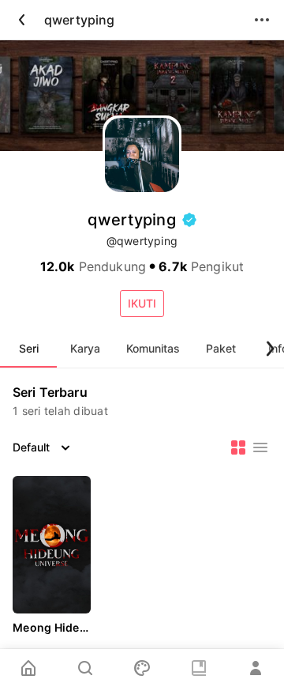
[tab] (28, 349)
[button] (142, 303)
